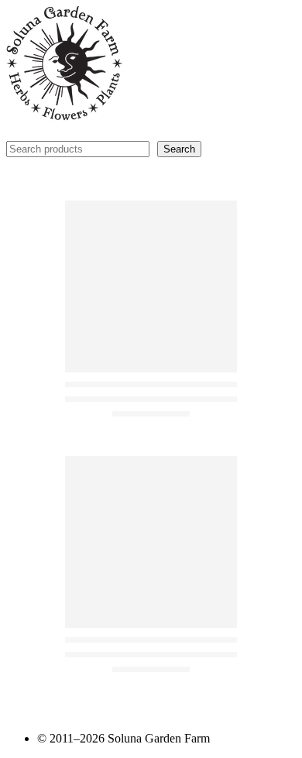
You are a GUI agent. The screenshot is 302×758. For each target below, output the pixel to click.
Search (179, 149)
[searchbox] (77, 149)
